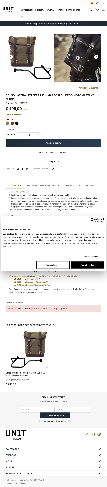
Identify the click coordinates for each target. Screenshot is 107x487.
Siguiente (94, 87)
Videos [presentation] (90, 185)
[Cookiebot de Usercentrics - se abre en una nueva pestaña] (92, 220)
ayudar (10, 467)
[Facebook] (87, 435)
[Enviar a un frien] (18, 168)
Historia (60, 10)
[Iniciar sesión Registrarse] (97, 2)
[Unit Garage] (17, 435)
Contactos (12, 449)
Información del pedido (20, 473)
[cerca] (91, 10)
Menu (9, 461)
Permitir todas (87, 265)
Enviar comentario (41, 169)
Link (70, 421)
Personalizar (51, 265)
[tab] (15, 185)
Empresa (11, 455)
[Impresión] (47, 366)
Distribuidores (73, 10)
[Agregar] (20, 134)
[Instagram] (93, 435)
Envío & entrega (13, 114)
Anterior (82, 87)
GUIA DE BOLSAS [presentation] (19, 192)
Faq (22, 16)
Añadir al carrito (53, 143)
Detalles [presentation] (15, 185)
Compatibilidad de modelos (55, 152)
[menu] (103, 10)
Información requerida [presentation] (42, 185)
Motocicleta (27, 10)
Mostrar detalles (91, 256)
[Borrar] (38, 134)
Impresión (54, 161)
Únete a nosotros (55, 415)
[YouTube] (99, 435)
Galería (50, 10)
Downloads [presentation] (72, 185)
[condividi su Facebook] (22, 168)
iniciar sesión (23, 308)
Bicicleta (39, 10)
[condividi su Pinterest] (26, 168)
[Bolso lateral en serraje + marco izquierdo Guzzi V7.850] (29, 58)
